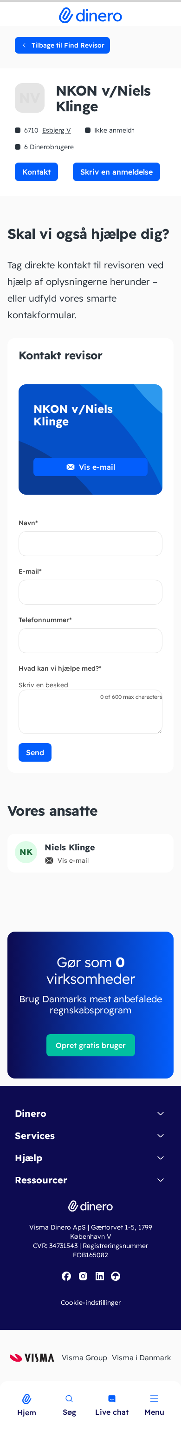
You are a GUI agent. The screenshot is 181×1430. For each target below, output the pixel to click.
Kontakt (36, 171)
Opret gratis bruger (91, 1045)
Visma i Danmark (141, 1357)
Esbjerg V (56, 130)
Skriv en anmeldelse (116, 171)
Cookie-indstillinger (91, 1302)
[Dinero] (5, 1387)
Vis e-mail (97, 467)
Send (35, 752)
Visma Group (84, 1357)
